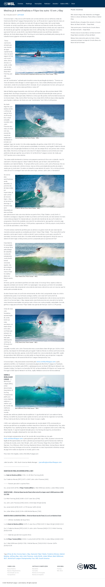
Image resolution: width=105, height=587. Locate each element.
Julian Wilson (47, 556)
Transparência (11, 574)
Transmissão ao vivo (13, 572)
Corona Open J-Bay (23, 554)
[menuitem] (20, 3)
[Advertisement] (83, 59)
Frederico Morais (53, 554)
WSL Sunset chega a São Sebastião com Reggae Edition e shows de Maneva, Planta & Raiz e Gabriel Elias (86, 17)
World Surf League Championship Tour (21, 558)
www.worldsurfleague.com (46, 362)
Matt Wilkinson (58, 556)
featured (34, 554)
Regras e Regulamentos (13, 570)
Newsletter (35, 568)
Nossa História (11, 568)
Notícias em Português (38, 572)
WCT (5, 558)
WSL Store (60, 570)
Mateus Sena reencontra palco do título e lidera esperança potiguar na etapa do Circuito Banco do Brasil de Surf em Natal (86, 40)
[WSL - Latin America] (9, 3)
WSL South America (42, 558)
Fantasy (59, 568)
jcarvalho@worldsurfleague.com (50, 462)
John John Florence (26, 556)
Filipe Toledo (42, 554)
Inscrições (35, 570)
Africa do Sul (11, 554)
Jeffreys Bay (14, 556)
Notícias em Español (37, 574)
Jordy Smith (38, 556)
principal (21, 15)
